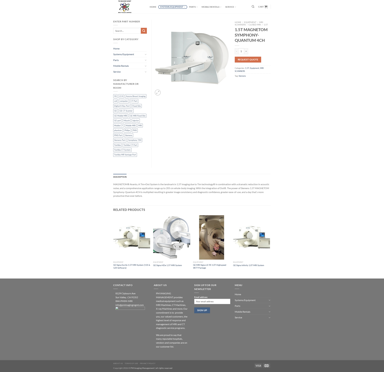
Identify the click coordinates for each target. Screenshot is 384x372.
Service (229, 7)
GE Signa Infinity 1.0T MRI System (248, 265)
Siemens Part (120, 140)
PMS (135, 130)
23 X (121, 96)
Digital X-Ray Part (122, 106)
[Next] (270, 246)
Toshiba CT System (122, 150)
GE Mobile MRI (120, 116)
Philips (127, 130)
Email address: (201, 297)
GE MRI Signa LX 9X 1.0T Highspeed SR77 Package (209, 266)
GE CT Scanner (126, 111)
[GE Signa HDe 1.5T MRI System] (171, 237)
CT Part (134, 101)
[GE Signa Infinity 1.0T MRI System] (251, 237)
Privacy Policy (148, 363)
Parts (192, 7)
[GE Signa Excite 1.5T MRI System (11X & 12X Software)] (131, 237)
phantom (118, 130)
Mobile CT (118, 125)
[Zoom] (158, 92)
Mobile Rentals (210, 7)
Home (153, 7)
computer (124, 101)
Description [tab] (120, 177)
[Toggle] (145, 54)
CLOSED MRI (255, 24)
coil (115, 101)
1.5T (266, 24)
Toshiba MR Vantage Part (125, 154)
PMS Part (118, 135)
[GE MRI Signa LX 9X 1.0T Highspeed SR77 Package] (211, 237)
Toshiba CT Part (130, 145)
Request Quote (248, 59)
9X (115, 96)
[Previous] (113, 246)
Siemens (242, 76)
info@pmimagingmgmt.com (130, 304)
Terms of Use (131, 363)
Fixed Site (136, 106)
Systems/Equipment (171, 7)
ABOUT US (118, 363)
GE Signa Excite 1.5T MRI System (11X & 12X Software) (131, 266)
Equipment (250, 22)
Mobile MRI (131, 125)
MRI (140, 125)
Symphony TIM (134, 140)
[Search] (253, 7)
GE (115, 111)
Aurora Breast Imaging (136, 96)
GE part (117, 120)
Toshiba (117, 145)
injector (135, 120)
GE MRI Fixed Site (138, 116)
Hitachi (127, 120)
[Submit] (144, 31)
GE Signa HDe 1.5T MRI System (167, 265)
